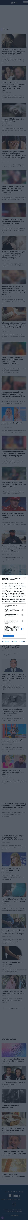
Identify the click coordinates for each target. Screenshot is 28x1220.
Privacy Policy (22, 641)
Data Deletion (5, 641)
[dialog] (14, 610)
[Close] (24, 578)
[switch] (22, 610)
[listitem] (14, 606)
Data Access (14, 641)
